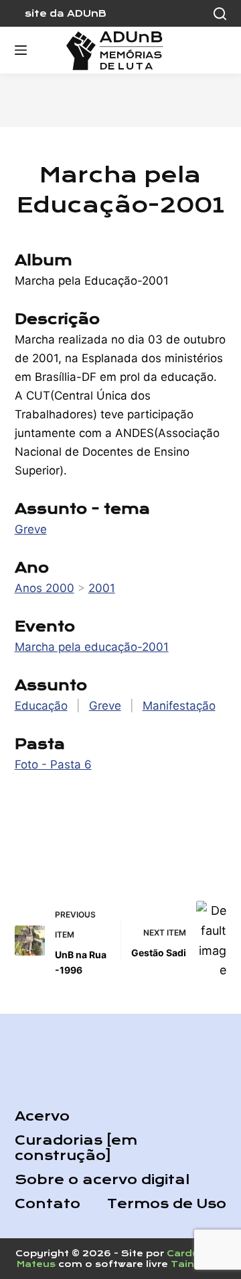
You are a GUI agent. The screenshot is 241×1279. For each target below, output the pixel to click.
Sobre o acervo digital (102, 1179)
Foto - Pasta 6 (53, 764)
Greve (31, 529)
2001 (101, 588)
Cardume (191, 1253)
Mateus (36, 1264)
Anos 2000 (44, 588)
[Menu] (21, 50)
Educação (41, 705)
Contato (47, 1204)
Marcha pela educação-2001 (92, 647)
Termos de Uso (166, 1204)
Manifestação (179, 705)
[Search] (220, 13)
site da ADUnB (65, 13)
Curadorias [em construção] (76, 1148)
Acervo (42, 1116)
